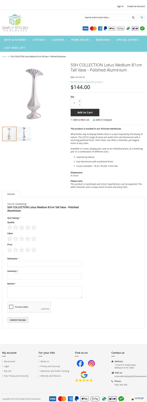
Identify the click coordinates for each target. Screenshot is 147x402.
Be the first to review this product (87, 82)
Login (6, 366)
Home (4, 56)
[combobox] (109, 17)
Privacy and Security (50, 366)
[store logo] (15, 22)
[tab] (11, 194)
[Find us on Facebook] (80, 369)
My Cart (7, 371)
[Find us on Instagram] (91, 369)
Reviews (11, 194)
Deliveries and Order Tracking (54, 371)
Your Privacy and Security (16, 375)
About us (44, 361)
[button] (24, 133)
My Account (9, 361)
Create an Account (136, 6)
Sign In (120, 6)
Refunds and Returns (50, 375)
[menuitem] (15, 40)
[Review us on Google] (84, 381)
